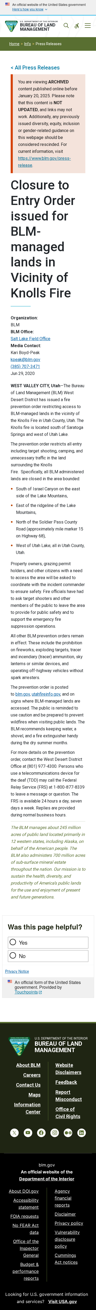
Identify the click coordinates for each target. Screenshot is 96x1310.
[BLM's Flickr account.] (68, 1133)
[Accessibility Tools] (76, 25)
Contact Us (28, 1085)
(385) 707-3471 (25, 366)
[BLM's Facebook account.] (41, 1133)
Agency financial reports (63, 1198)
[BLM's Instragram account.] (54, 1133)
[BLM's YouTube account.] (28, 1133)
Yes (23, 942)
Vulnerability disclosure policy (67, 1239)
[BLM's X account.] (14, 1133)
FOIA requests (24, 1216)
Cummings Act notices (66, 1259)
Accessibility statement (26, 1203)
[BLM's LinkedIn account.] (81, 1133)
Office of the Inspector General (26, 1248)
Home (14, 44)
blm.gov (22, 694)
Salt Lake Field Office (30, 338)
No (22, 956)
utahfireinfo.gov (46, 694)
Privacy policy (69, 1223)
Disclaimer (65, 1214)
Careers (32, 1075)
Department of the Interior (46, 1178)
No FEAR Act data (26, 1229)
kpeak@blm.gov (25, 359)
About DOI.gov (24, 1191)
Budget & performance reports (26, 1271)
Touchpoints (26, 992)
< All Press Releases (35, 67)
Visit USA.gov (62, 1301)
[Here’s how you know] (48, 7)
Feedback (66, 1082)
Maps (35, 1095)
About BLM (28, 1065)
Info (27, 44)
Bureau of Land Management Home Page (36, 26)
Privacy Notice (17, 971)
